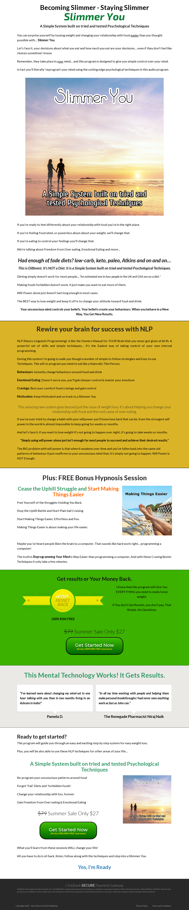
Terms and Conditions (161, 906)
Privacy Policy (142, 906)
